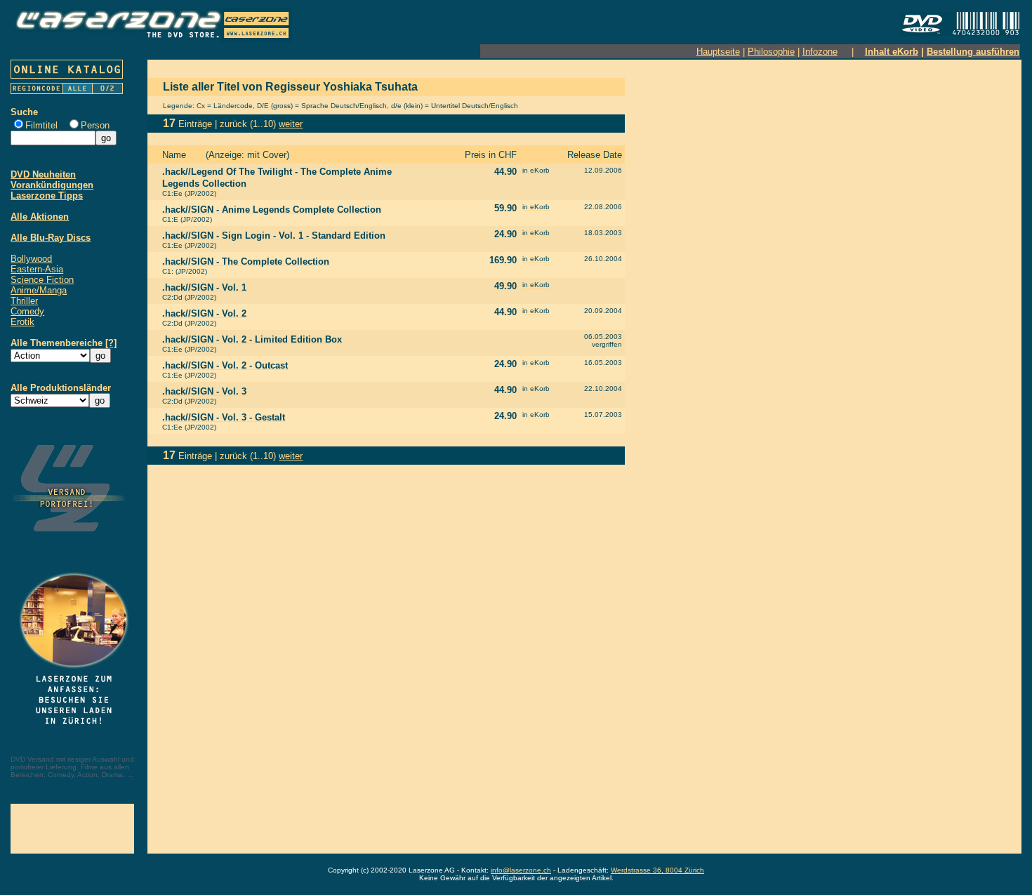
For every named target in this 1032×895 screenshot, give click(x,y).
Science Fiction (42, 279)
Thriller (24, 301)
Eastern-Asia (37, 269)
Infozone (820, 51)
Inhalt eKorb (891, 51)
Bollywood (31, 258)
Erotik (22, 322)
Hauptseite (718, 51)
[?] (111, 343)
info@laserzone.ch (521, 870)
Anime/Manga (39, 290)
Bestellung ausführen (973, 51)
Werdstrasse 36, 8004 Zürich (657, 870)
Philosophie (771, 51)
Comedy (27, 311)
